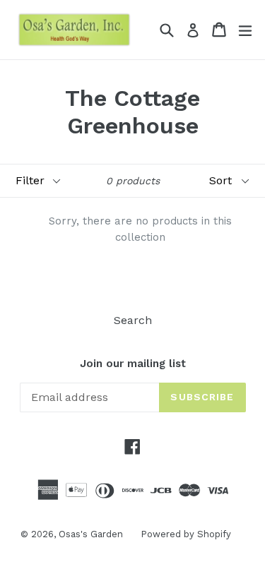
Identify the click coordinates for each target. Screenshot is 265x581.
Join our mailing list (133, 363)
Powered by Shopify (186, 534)
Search (133, 320)
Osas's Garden (91, 534)
